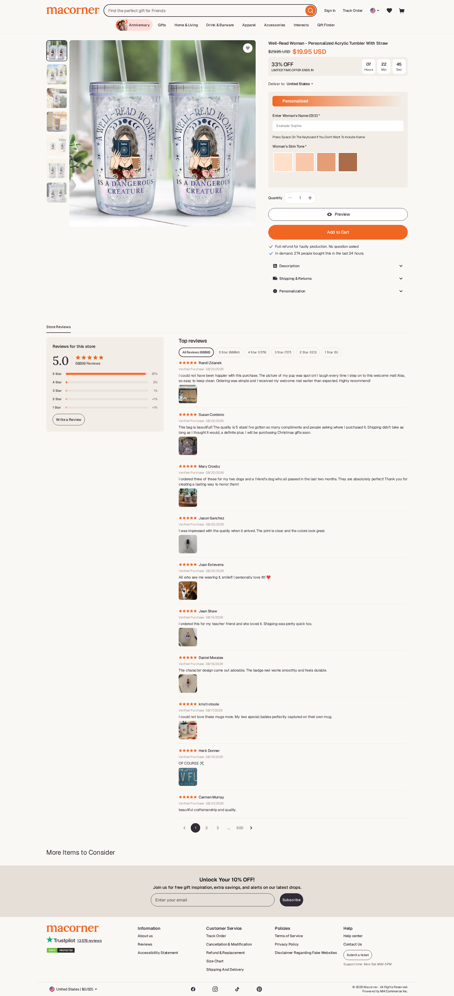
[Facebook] (193, 989)
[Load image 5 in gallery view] (57, 145)
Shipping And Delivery (225, 969)
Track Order (353, 10)
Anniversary (139, 25)
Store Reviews (58, 326)
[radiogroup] (338, 162)
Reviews (145, 944)
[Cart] (402, 10)
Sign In (330, 12)
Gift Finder (326, 25)
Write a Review (68, 419)
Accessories (274, 25)
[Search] (310, 10)
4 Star (257, 352)
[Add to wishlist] (247, 48)
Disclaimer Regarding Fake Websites (306, 952)
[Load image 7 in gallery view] (57, 193)
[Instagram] (215, 989)
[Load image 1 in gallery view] (57, 51)
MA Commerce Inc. (394, 991)
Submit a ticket (358, 955)
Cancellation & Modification (229, 944)
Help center (353, 935)
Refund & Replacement (225, 952)
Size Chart (215, 961)
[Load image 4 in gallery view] (57, 122)
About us (145, 935)
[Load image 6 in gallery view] (57, 169)
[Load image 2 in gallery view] (57, 74)
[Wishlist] (389, 10)
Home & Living (186, 25)
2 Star (308, 352)
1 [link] (195, 827)
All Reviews (196, 352)
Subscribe (291, 899)
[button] (338, 116)
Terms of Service (289, 935)
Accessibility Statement (158, 952)
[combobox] (210, 10)
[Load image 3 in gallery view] (57, 98)
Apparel (249, 25)
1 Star (331, 352)
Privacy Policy (287, 944)
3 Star (283, 352)
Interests (301, 25)
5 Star (229, 352)
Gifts (162, 25)
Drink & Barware (220, 25)
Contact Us (352, 944)
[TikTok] (237, 989)
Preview (342, 214)
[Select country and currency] (375, 10)
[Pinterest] (259, 989)
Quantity (275, 197)
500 (239, 827)
